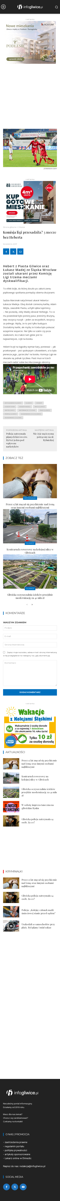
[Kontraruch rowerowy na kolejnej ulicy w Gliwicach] (30, 526)
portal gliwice (11, 414)
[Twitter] (13, 251)
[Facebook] (6, 251)
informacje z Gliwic (27, 410)
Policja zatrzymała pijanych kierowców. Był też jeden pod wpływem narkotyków (17, 440)
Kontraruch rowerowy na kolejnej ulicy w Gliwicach (30, 551)
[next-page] (32, 605)
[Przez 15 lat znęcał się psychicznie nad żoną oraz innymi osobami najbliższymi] (30, 481)
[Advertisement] (30, 97)
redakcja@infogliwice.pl (32, 1166)
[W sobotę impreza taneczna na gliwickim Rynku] (11, 806)
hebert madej (24, 407)
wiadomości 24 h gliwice (31, 414)
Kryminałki (30, 498)
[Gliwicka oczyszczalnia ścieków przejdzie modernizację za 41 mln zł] (30, 571)
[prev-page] (27, 605)
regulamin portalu (14, 1146)
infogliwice (10, 410)
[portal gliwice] (30, 1092)
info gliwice (40, 407)
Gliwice (21, 227)
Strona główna (9, 227)
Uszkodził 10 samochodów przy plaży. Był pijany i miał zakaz (38, 926)
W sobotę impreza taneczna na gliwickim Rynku (38, 806)
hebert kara (10, 407)
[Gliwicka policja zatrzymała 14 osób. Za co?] (11, 821)
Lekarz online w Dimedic (18, 1158)
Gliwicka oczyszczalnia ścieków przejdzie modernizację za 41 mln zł (30, 596)
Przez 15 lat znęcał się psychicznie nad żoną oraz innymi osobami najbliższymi (30, 506)
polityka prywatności (16, 1150)
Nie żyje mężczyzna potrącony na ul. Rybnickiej (43, 437)
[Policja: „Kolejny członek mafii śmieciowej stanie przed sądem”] (11, 911)
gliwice (29, 403)
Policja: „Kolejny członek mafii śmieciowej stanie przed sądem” (39, 912)
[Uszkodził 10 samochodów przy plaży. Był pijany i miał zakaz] (11, 926)
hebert (39, 403)
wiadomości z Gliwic (13, 418)
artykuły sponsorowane (17, 1154)
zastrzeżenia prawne (16, 1142)
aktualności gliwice (13, 403)
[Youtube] (23, 1187)
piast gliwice (45, 410)
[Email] (20, 251)
